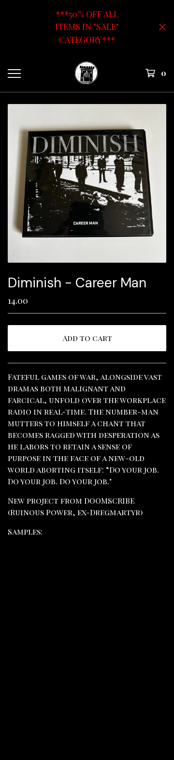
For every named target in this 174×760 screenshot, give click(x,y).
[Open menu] (13, 73)
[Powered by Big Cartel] (87, 690)
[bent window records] (86, 72)
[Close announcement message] (162, 27)
